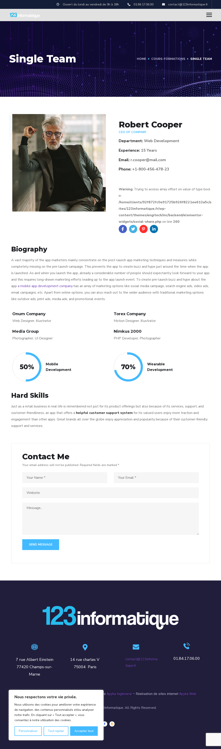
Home (141, 59)
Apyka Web (187, 694)
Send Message (40, 544)
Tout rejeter (56, 731)
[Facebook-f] (104, 724)
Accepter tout (83, 731)
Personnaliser (28, 731)
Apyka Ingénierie (119, 694)
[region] (56, 715)
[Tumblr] (112, 724)
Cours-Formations (168, 59)
